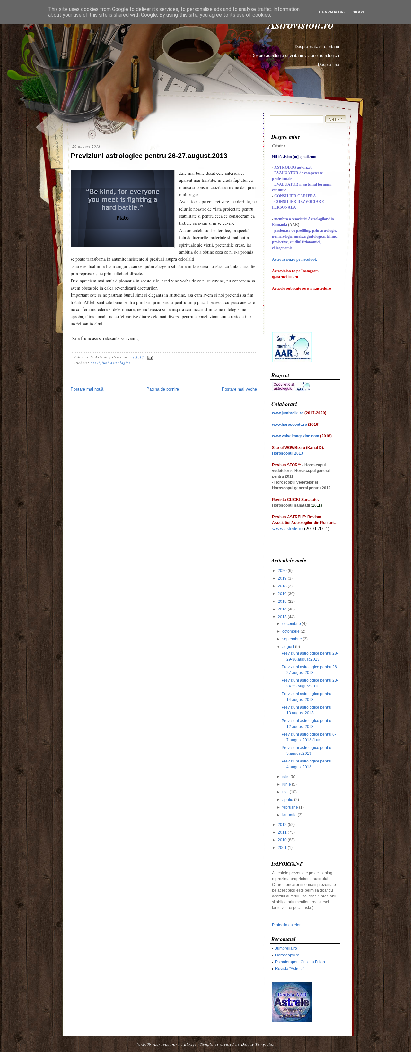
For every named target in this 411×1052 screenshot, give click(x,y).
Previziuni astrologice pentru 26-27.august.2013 (149, 156)
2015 (282, 601)
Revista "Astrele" (289, 968)
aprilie (287, 799)
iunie (286, 784)
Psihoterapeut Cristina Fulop (300, 962)
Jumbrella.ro (286, 948)
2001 (282, 848)
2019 (282, 578)
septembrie (292, 639)
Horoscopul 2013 (287, 453)
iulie (286, 776)
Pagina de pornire (162, 389)
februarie (290, 807)
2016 (282, 594)
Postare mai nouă (87, 389)
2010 (282, 840)
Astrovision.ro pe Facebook (294, 259)
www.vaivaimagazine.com (295, 436)
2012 (282, 824)
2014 (282, 609)
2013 (282, 617)
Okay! (358, 12)
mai (285, 792)
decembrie (291, 623)
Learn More (332, 12)
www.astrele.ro (287, 528)
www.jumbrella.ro (287, 413)
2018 (282, 586)
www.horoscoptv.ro (289, 424)
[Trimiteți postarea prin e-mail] (149, 356)
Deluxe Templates (257, 1044)
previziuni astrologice (111, 362)
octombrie (291, 631)
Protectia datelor (286, 925)
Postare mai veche (239, 389)
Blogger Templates (201, 1044)
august (288, 646)
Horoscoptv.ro (287, 955)
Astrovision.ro (166, 1044)
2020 (282, 570)
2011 (282, 832)
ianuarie (289, 815)
